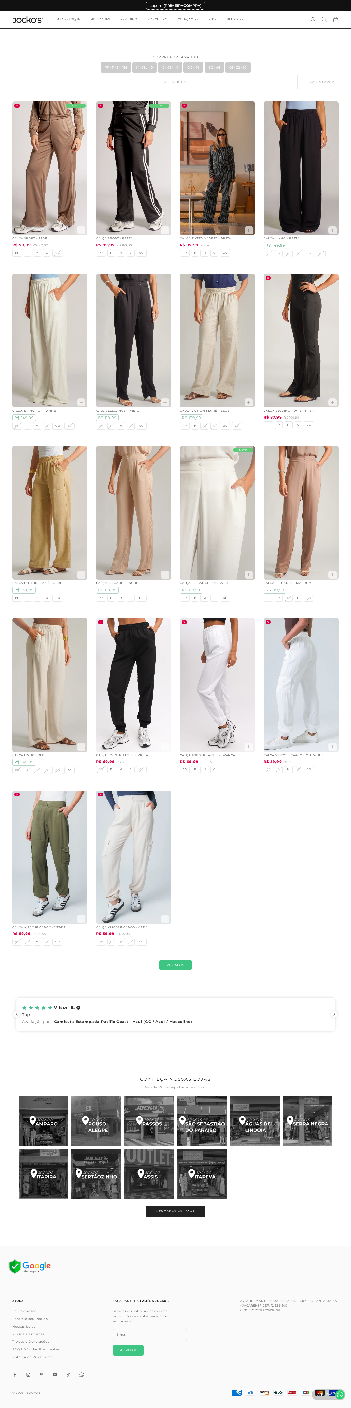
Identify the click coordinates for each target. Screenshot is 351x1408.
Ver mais (175, 965)
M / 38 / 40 (144, 67)
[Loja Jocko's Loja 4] (202, 1121)
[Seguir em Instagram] (28, 1374)
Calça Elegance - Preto (118, 410)
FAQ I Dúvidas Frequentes (36, 1349)
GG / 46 (193, 67)
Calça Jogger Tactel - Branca (207, 755)
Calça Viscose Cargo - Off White (294, 755)
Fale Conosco (24, 1311)
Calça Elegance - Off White (205, 583)
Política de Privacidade (33, 1357)
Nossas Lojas (23, 1326)
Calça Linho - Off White (34, 410)
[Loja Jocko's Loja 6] (307, 1121)
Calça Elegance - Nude (117, 583)
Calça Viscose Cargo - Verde (39, 927)
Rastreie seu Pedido (30, 1319)
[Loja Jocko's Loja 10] (202, 1174)
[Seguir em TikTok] (68, 1374)
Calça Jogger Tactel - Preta (122, 755)
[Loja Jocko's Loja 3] (149, 1121)
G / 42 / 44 (170, 67)
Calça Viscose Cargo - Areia (122, 927)
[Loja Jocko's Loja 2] (96, 1121)
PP (17, 252)
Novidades (100, 19)
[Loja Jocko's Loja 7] (43, 1174)
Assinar (128, 1350)
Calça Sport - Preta (114, 238)
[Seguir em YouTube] (55, 1374)
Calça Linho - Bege (29, 755)
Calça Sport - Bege (29, 238)
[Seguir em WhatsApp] (81, 1374)
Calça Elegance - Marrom (288, 583)
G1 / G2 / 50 (238, 67)
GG (141, 252)
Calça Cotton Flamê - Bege (204, 410)
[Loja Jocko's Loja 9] (149, 1174)
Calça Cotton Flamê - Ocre (37, 583)
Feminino (129, 19)
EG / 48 (214, 67)
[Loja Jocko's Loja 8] (96, 1174)
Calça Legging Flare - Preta (290, 410)
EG (69, 770)
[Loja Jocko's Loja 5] (255, 1121)
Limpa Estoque (66, 19)
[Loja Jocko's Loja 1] (43, 1121)
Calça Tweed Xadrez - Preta (205, 238)
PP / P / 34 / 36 (116, 67)
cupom (176, 5)
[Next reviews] (334, 1014)
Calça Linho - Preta (282, 238)
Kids (212, 19)
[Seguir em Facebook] (14, 1374)
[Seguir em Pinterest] (41, 1374)
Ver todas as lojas (175, 1211)
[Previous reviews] (16, 1014)
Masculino (157, 19)
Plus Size (235, 19)
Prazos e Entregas (28, 1334)
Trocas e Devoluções (31, 1342)
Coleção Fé (188, 19)
